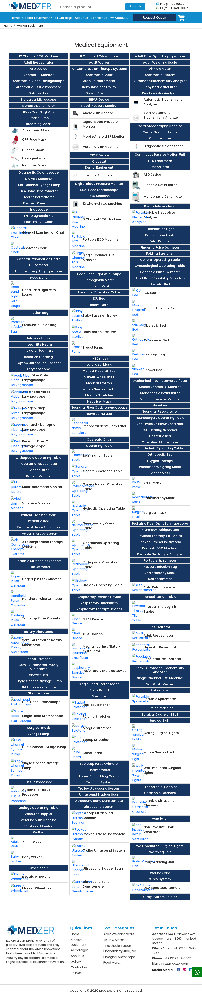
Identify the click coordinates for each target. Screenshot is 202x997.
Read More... (112, 963)
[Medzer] (30, 6)
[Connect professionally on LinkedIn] (191, 970)
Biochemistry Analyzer (119, 951)
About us (81, 18)
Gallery (76, 962)
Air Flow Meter (113, 940)
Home (15, 18)
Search (135, 6)
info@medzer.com (173, 4)
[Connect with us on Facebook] (178, 970)
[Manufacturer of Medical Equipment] (30, 930)
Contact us (98, 18)
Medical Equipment (36, 18)
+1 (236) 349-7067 (173, 8)
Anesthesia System (117, 946)
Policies (76, 973)
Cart (182, 18)
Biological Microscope (119, 957)
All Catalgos (80, 950)
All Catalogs (63, 18)
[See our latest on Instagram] (185, 970)
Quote (154, 17)
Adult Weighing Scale (118, 934)
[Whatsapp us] (197, 972)
